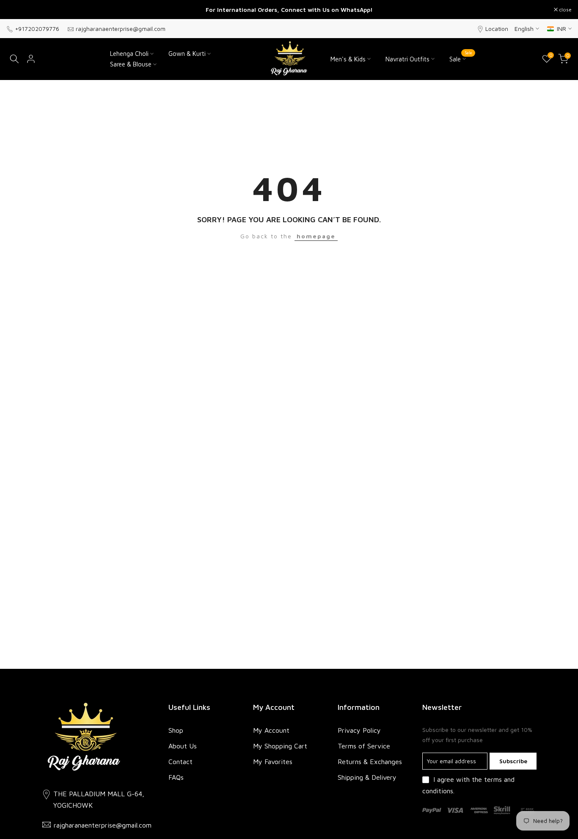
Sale (460, 58)
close (17, 9)
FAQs (176, 777)
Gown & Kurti (187, 53)
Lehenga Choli (129, 53)
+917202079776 (37, 28)
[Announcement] (289, 10)
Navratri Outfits (407, 59)
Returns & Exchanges (370, 761)
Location (496, 28)
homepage (316, 236)
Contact (180, 761)
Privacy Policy (359, 730)
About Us (182, 746)
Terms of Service (364, 746)
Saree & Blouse (130, 64)
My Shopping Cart (280, 746)
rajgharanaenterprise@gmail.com (120, 28)
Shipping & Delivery (367, 777)
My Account (271, 730)
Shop (175, 730)
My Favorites (272, 761)
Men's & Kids (348, 59)
